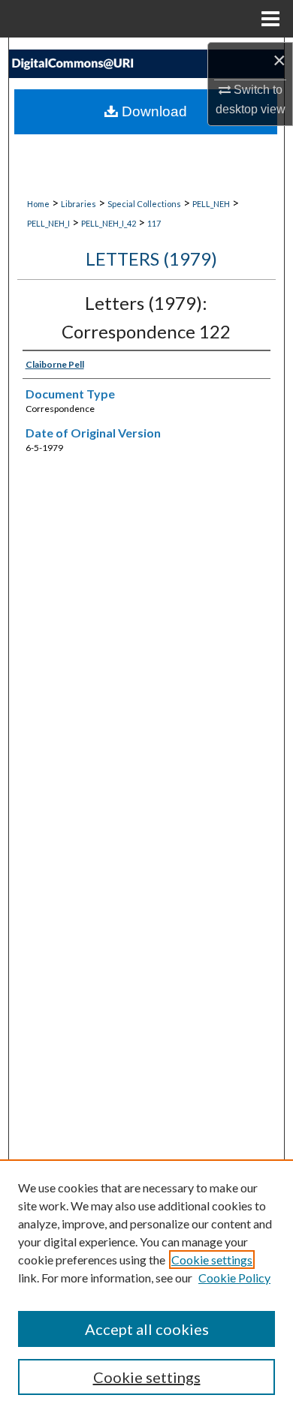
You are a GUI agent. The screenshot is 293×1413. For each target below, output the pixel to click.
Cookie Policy (234, 1277)
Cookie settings (211, 1259)
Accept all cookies (147, 1329)
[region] (146, 1286)
